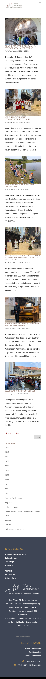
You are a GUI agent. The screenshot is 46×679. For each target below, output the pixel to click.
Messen (8, 520)
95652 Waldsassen (33, 656)
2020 (7, 461)
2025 (7, 484)
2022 (7, 470)
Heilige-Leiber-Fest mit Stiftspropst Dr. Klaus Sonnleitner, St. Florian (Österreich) (22, 258)
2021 (7, 466)
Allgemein (9, 503)
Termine (8, 525)
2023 (7, 475)
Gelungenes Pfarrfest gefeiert (21, 391)
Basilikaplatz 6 (35, 652)
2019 (7, 457)
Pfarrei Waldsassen (33, 648)
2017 (7, 447)
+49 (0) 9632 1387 (33, 661)
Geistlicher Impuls (12, 507)
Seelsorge (9, 562)
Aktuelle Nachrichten (13, 498)
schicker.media (23, 637)
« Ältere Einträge (12, 433)
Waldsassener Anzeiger (15, 529)
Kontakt (8, 571)
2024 (7, 480)
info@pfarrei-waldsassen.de (29, 665)
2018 (7, 452)
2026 (7, 489)
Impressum (10, 574)
